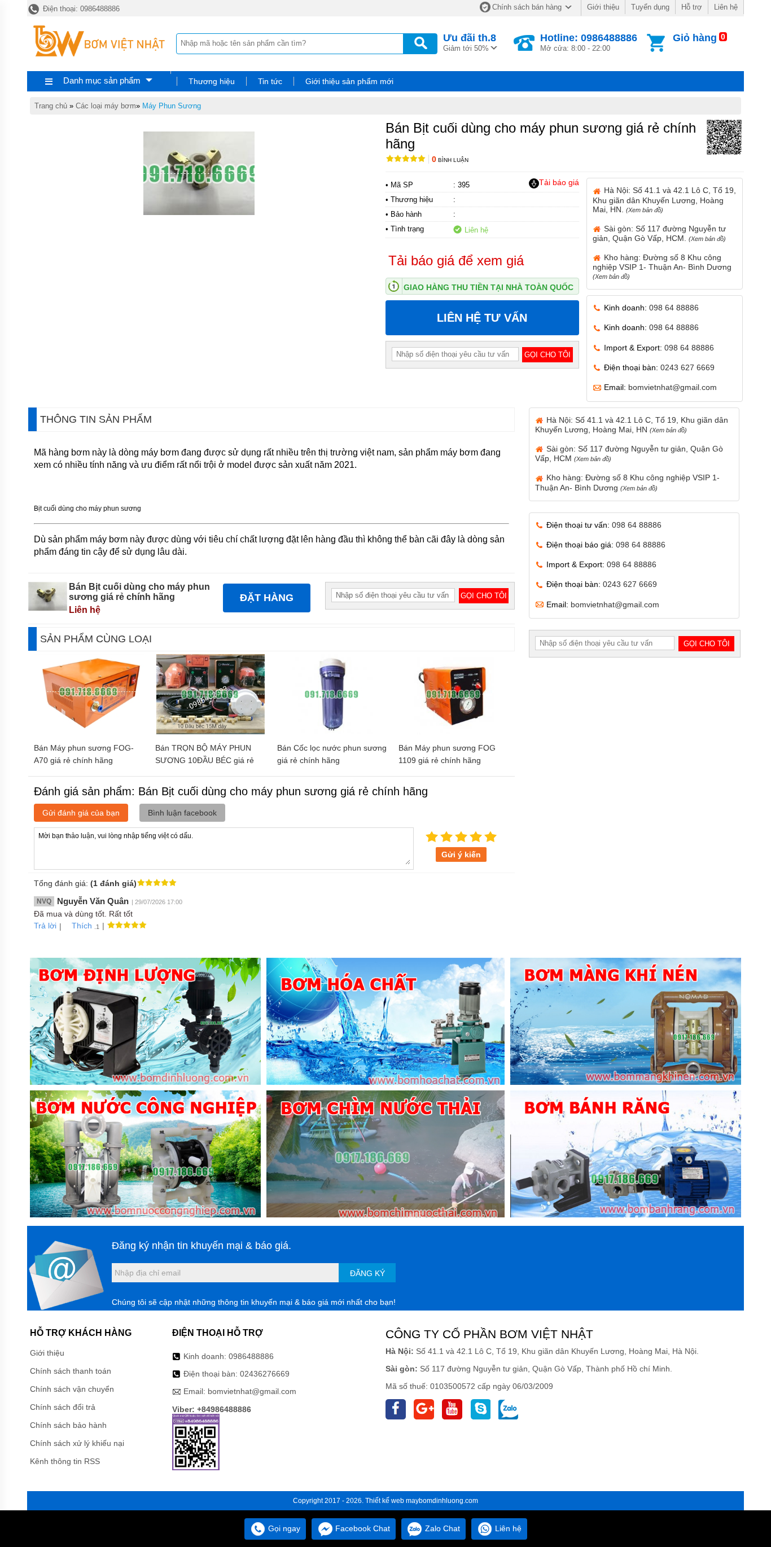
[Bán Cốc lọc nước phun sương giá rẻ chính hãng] (332, 731)
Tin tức (270, 81)
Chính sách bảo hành (68, 1425)
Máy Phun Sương (171, 106)
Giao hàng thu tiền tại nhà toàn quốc (488, 287)
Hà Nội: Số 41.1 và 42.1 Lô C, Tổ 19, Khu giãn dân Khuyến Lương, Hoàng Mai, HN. (664, 199)
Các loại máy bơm (106, 106)
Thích (82, 925)
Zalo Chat (441, 1528)
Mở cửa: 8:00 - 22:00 (588, 42)
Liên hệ (726, 7)
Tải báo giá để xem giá (456, 260)
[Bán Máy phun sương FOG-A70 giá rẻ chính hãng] (89, 726)
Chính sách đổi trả (62, 1407)
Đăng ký (367, 1273)
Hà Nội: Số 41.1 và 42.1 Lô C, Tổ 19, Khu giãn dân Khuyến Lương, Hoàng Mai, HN (631, 424)
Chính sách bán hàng (527, 7)
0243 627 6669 (687, 367)
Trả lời (45, 925)
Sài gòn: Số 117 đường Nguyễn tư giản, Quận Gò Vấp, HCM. (659, 233)
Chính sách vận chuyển (72, 1388)
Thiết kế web (384, 1501)
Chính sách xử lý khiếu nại (77, 1443)
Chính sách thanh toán (70, 1370)
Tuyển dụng (650, 7)
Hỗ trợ (691, 7)
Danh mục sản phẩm (102, 80)
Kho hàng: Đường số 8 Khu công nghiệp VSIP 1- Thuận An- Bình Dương (662, 266)
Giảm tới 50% (469, 42)
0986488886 (251, 1356)
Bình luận (450, 160)
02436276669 (265, 1373)
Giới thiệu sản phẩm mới (349, 81)
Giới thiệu (603, 7)
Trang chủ (50, 106)
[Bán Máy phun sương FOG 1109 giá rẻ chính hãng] (454, 731)
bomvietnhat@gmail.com (672, 387)
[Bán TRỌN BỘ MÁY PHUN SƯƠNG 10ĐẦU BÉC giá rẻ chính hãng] (210, 731)
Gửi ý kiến (461, 854)
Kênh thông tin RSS (65, 1461)
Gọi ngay (283, 1528)
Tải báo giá (559, 182)
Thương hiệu (212, 81)
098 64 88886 (674, 307)
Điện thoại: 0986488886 (80, 9)
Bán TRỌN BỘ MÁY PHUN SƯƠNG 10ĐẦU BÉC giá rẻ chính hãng (204, 760)
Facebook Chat (361, 1528)
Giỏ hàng (695, 37)
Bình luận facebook (182, 812)
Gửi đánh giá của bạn (81, 812)
